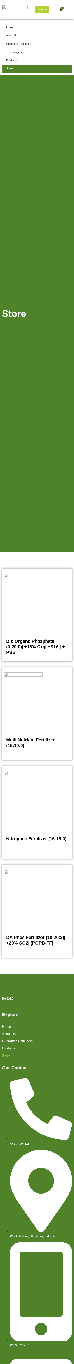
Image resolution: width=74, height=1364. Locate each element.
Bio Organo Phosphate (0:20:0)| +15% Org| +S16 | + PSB (35, 647)
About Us (11, 35)
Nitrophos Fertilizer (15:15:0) (36, 838)
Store (9, 68)
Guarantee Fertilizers (18, 43)
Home (9, 27)
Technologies (14, 52)
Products (11, 60)
